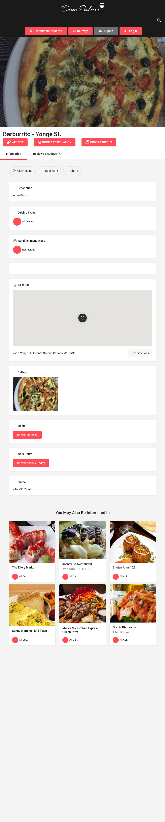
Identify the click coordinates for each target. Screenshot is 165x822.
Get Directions (140, 353)
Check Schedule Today (31, 463)
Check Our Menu (27, 435)
